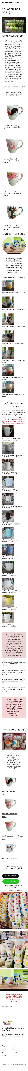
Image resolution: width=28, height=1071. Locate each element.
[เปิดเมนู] (25, 3)
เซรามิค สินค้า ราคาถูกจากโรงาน (12, 2)
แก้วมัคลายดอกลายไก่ (12, 36)
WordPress (23, 1064)
